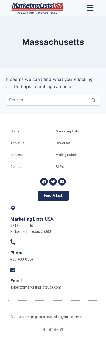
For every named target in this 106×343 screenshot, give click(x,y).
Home (15, 131)
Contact (16, 167)
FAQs (60, 167)
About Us (17, 143)
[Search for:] (53, 100)
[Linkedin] (62, 182)
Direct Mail (64, 143)
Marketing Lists (67, 131)
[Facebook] (44, 182)
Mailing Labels (66, 155)
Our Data (16, 155)
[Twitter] (53, 182)
